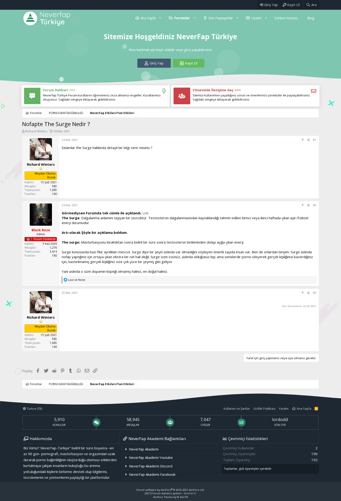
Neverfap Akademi (143, 449)
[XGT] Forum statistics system (170, 493)
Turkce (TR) (34, 408)
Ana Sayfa (148, 18)
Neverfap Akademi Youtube (151, 457)
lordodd (280, 419)
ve (76, 280)
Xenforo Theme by (170, 497)
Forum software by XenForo (170, 489)
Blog (310, 18)
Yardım (284, 408)
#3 (314, 293)
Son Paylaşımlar (221, 18)
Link (145, 213)
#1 (314, 140)
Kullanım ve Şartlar (237, 408)
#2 (314, 205)
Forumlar (182, 18)
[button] (160, 18)
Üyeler (256, 18)
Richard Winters (36, 131)
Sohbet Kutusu (286, 18)
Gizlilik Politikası (264, 408)
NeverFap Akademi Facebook (152, 474)
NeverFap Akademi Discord (150, 466)
